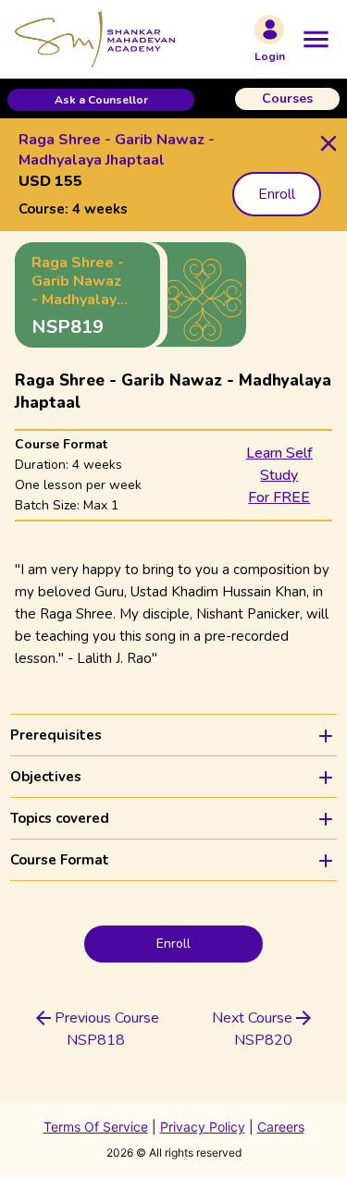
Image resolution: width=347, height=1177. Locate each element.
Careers (280, 1126)
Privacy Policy (202, 1126)
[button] (100, 100)
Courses (287, 98)
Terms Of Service (95, 1126)
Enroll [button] (276, 194)
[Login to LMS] (269, 29)
